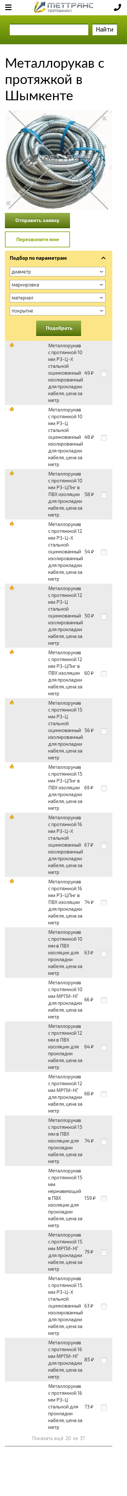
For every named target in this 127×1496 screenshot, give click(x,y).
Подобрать (59, 328)
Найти (105, 29)
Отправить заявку (37, 220)
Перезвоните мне (37, 239)
